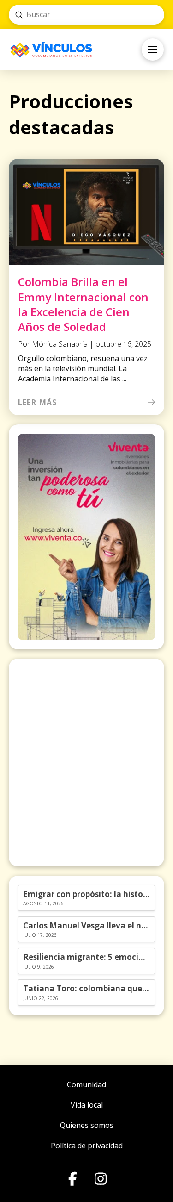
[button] (153, 49)
